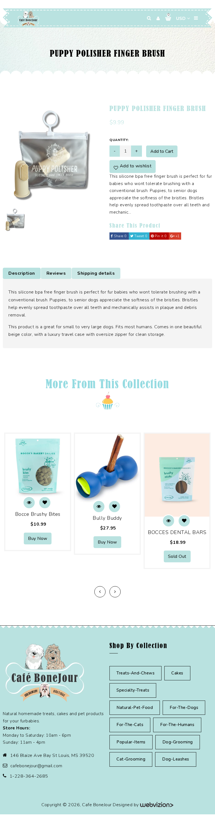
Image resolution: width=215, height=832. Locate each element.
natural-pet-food (134, 707)
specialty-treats (132, 690)
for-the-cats (129, 724)
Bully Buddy (107, 518)
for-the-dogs (184, 707)
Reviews (56, 273)
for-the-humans (177, 724)
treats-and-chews (135, 673)
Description (21, 273)
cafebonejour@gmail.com (36, 766)
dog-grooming (177, 742)
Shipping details (96, 273)
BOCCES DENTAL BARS (177, 532)
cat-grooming (130, 759)
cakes (177, 673)
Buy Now (37, 538)
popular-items (131, 742)
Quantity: (119, 140)
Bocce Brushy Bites (37, 514)
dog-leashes (175, 759)
